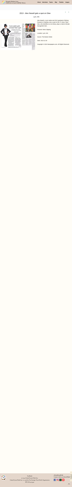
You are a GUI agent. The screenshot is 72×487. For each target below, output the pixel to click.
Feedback (29, 476)
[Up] (69, 484)
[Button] (65, 12)
